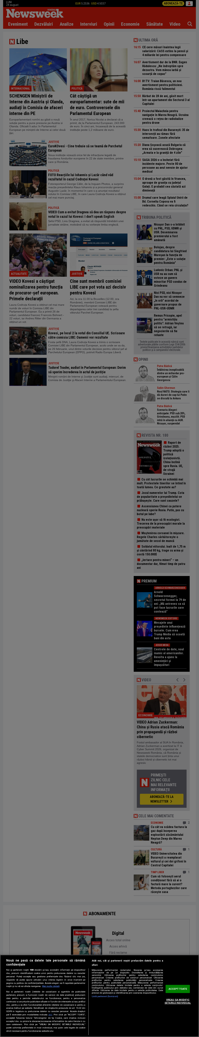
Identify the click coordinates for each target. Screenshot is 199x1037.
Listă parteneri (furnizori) (105, 996)
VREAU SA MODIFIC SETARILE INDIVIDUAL (178, 1001)
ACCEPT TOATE (177, 989)
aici (50, 1014)
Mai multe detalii (50, 986)
